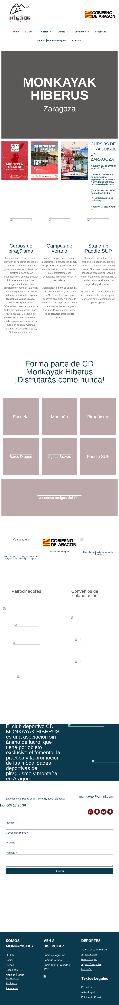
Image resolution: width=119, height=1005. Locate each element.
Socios (44, 31)
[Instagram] (90, 812)
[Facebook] (97, 812)
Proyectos (100, 31)
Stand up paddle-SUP (94, 949)
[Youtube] (104, 812)
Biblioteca (11, 983)
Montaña (86, 969)
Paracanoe (12, 988)
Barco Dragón (89, 959)
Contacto (77, 40)
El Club (28, 31)
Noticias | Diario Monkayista (51, 40)
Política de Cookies (92, 997)
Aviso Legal (88, 992)
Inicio (16, 31)
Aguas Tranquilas (91, 964)
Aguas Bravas (89, 954)
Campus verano (53, 960)
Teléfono (10, 842)
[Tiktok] (110, 812)
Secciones (80, 31)
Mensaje (11, 852)
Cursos (61, 31)
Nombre (10, 822)
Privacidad (87, 987)
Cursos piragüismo (54, 955)
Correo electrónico (16, 832)
